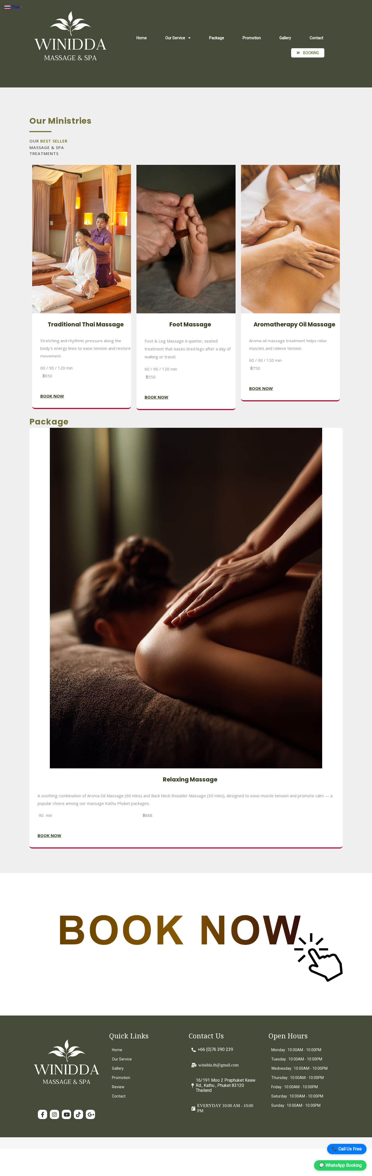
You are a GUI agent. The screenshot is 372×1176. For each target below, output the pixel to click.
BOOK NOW (52, 396)
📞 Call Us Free (347, 1148)
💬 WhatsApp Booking (340, 1165)
